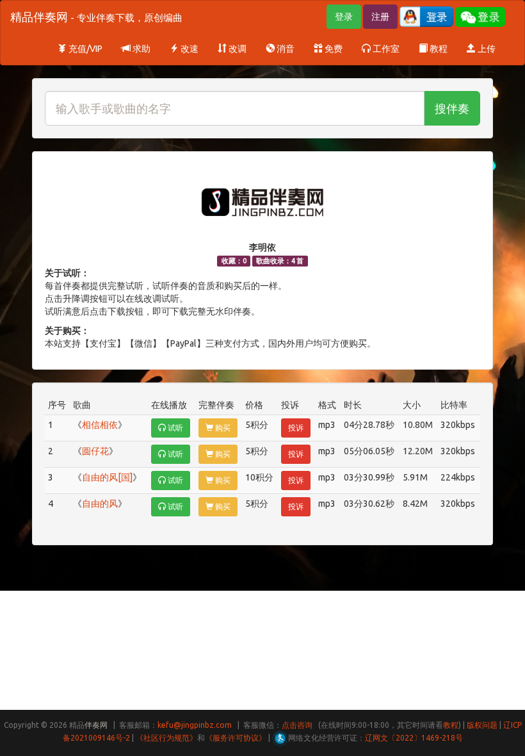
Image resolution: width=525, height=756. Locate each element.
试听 (174, 427)
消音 (285, 49)
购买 (221, 427)
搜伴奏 (452, 108)
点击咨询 (297, 725)
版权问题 (482, 725)
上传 (486, 49)
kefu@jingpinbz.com (195, 725)
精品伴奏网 (96, 16)
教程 (438, 49)
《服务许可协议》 (235, 738)
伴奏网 (96, 725)
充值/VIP (84, 49)
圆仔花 (95, 451)
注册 (380, 17)
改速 (188, 49)
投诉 (295, 427)
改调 (236, 49)
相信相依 (100, 425)
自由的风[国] (107, 477)
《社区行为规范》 (166, 738)
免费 (333, 49)
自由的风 (100, 503)
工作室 (385, 49)
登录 (344, 17)
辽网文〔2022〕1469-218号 (414, 738)
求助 (140, 49)
